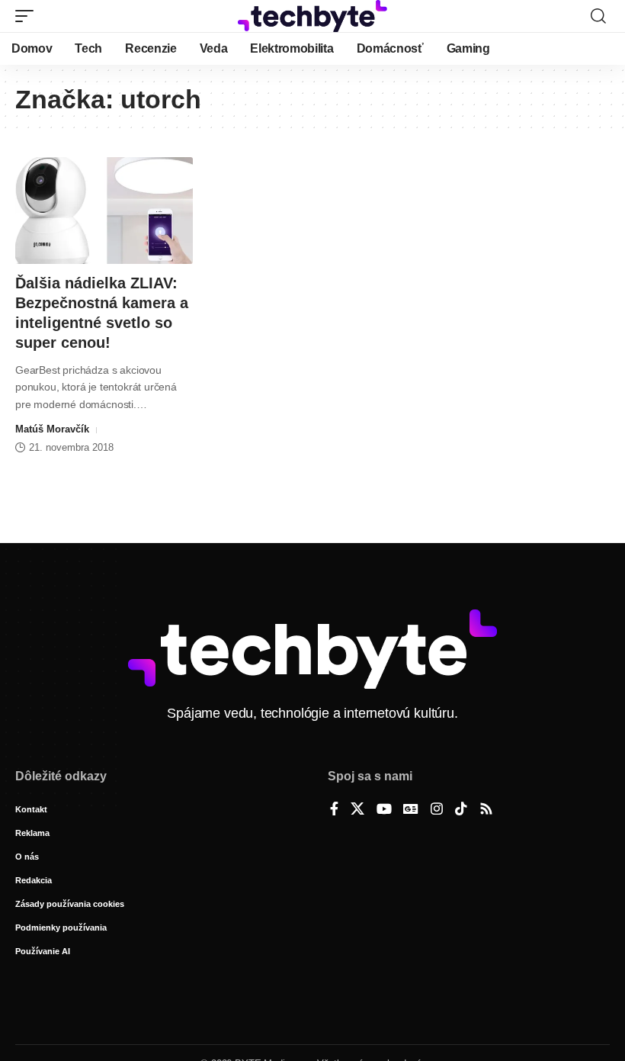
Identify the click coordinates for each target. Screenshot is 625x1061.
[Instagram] (436, 810)
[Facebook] (334, 810)
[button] (28, 16)
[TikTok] (461, 810)
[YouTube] (384, 810)
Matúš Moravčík (52, 429)
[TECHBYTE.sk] (312, 16)
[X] (357, 810)
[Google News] (411, 810)
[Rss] (486, 810)
